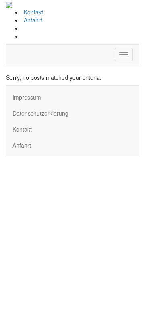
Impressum (26, 97)
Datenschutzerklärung (40, 113)
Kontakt (32, 12)
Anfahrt (32, 20)
